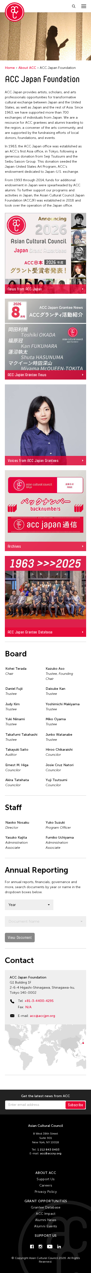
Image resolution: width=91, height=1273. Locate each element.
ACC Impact (46, 1214)
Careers (45, 1185)
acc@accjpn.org (42, 1016)
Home (10, 68)
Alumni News (46, 1220)
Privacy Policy (46, 1192)
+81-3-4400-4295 (39, 1001)
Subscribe (75, 1105)
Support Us (46, 1179)
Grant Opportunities (46, 1201)
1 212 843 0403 (48, 1149)
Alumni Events (45, 1226)
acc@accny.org (50, 1153)
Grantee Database (46, 1207)
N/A (28, 1007)
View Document (20, 937)
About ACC (27, 68)
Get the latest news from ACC (45, 1096)
